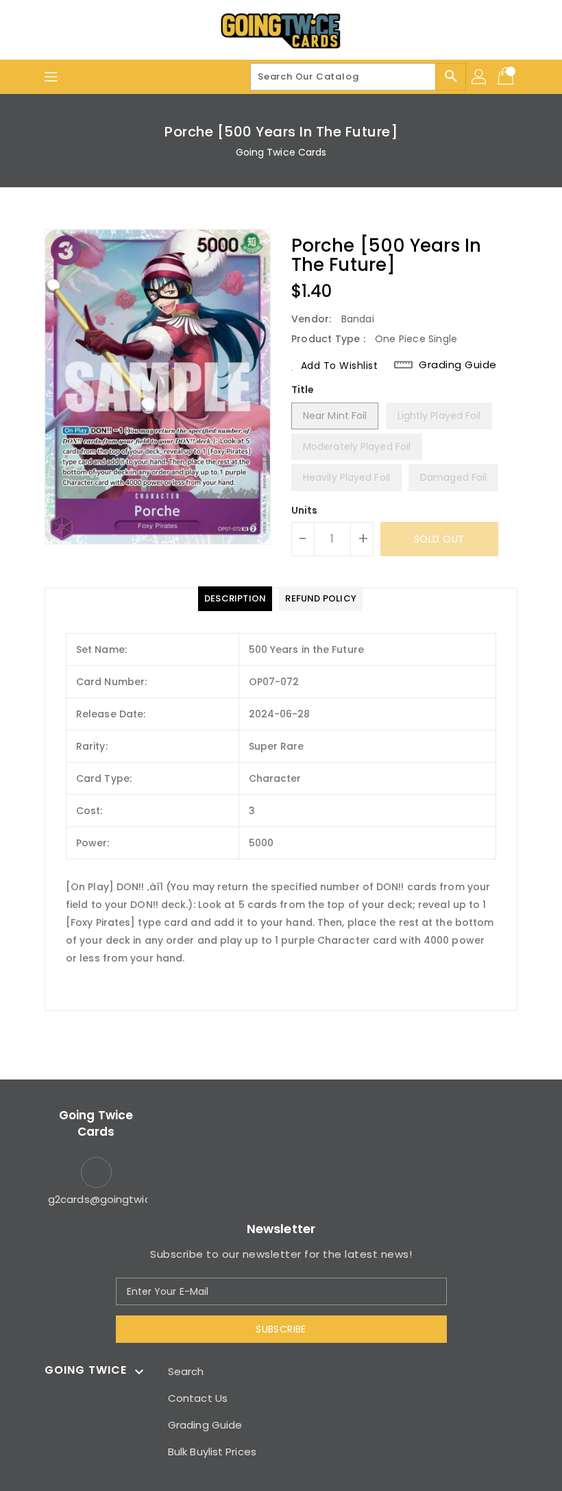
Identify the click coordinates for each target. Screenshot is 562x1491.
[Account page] (479, 77)
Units (304, 510)
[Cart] (507, 77)
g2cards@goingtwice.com (96, 1199)
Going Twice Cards (281, 152)
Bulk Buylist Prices (212, 1451)
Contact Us (198, 1398)
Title (303, 389)
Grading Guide (458, 365)
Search (186, 1371)
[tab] (235, 598)
